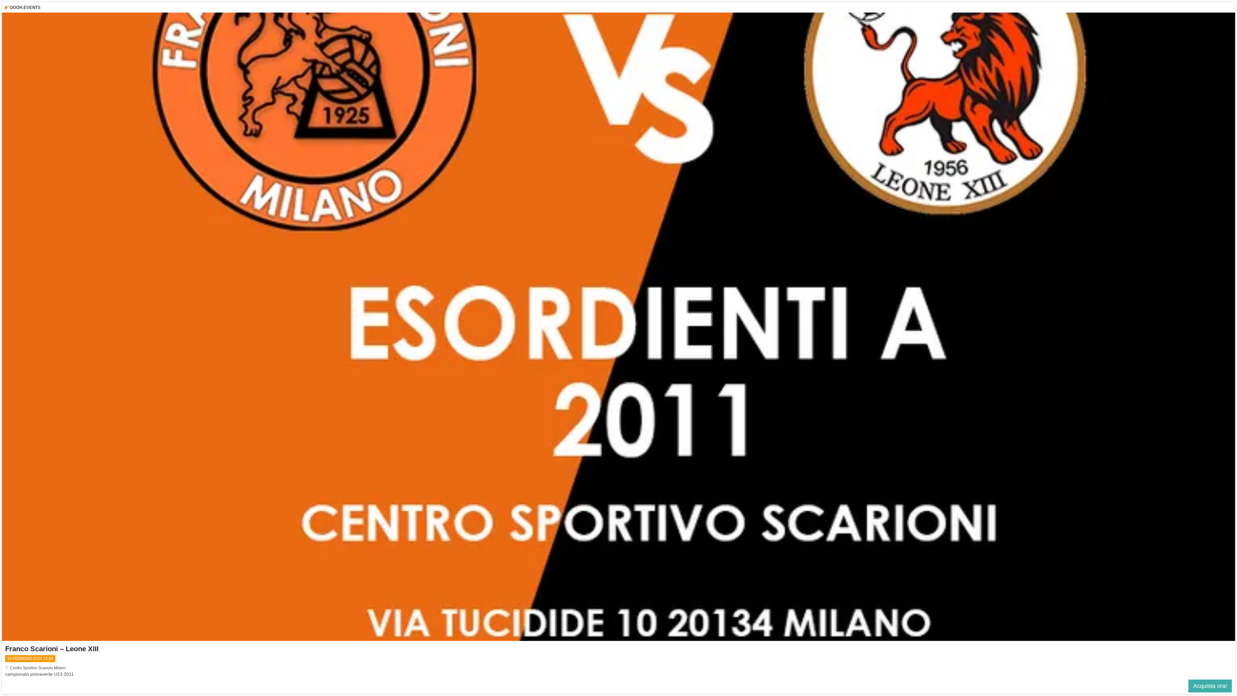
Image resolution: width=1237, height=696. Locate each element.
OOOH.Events (25, 7)
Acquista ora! (1210, 686)
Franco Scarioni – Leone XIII (52, 649)
